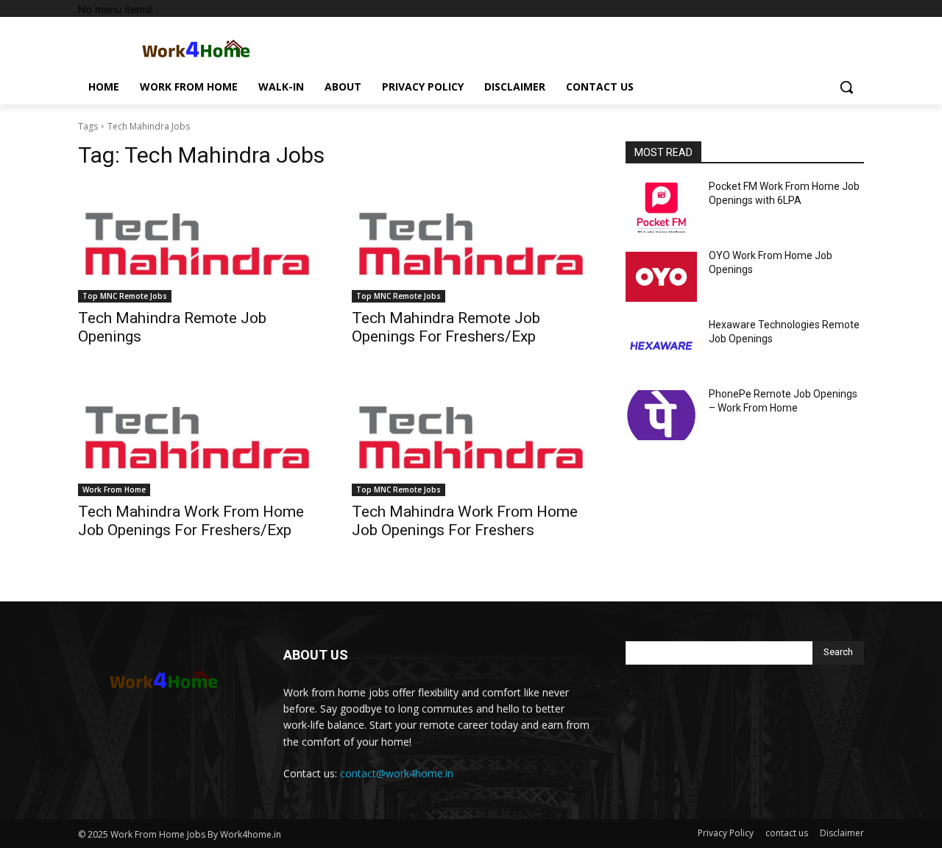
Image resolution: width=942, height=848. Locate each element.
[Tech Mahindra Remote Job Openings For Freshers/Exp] (471, 243)
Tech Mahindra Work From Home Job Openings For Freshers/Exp (191, 521)
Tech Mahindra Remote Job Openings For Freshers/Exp (446, 327)
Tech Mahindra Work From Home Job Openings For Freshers (465, 521)
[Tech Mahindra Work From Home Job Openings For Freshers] (471, 436)
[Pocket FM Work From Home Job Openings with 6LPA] (661, 208)
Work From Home (114, 489)
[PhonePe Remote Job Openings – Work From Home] (661, 415)
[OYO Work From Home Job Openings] (661, 277)
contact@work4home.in (396, 773)
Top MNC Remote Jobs (124, 296)
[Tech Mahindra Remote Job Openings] (197, 243)
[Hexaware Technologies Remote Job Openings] (661, 346)
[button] (846, 87)
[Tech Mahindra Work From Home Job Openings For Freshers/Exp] (197, 436)
